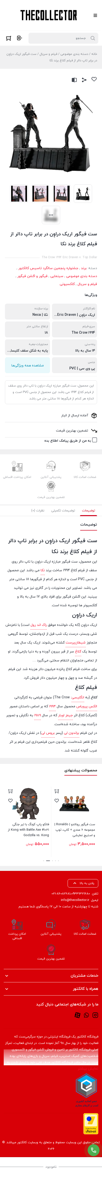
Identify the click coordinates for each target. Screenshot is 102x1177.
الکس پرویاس (86, 706)
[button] (58, 860)
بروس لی (48, 733)
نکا (43, 570)
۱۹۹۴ (52, 706)
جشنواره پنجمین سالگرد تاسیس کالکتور (48, 268)
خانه (94, 54)
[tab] (88, 510)
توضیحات (88, 510)
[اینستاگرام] (95, 1014)
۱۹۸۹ (37, 715)
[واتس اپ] (86, 1014)
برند (84, 268)
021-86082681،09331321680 (70, 894)
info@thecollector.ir (75, 900)
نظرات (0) (37, 510)
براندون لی (71, 733)
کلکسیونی (67, 284)
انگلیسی (78, 697)
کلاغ (78, 651)
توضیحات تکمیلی (63, 510)
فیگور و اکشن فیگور (32, 276)
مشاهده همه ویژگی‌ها (27, 365)
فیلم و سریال (48, 54)
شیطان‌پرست (76, 642)
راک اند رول (38, 625)
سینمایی (56, 276)
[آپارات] (77, 1014)
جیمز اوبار (65, 715)
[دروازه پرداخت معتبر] (90, 1123)
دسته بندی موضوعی (74, 54)
